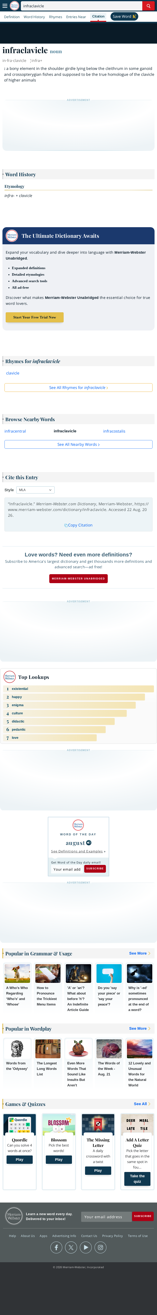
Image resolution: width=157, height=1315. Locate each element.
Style (9, 490)
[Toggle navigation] (5, 6)
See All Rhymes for (77, 387)
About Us (28, 1236)
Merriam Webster (14, 1215)
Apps (44, 1236)
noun (56, 51)
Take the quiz (137, 1179)
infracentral (15, 431)
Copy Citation (80, 525)
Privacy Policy (113, 1236)
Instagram (100, 1247)
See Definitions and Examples (77, 851)
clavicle (12, 373)
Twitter (71, 1247)
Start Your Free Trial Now (34, 317)
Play (19, 1160)
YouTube (86, 1247)
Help (13, 1236)
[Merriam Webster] (78, 825)
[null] (88, 842)
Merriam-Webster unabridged (78, 578)
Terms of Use (138, 1236)
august (75, 842)
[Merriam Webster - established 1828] (14, 6)
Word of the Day (78, 834)
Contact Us (89, 1236)
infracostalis (114, 431)
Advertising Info (64, 1236)
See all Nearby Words (77, 444)
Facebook (56, 1247)
